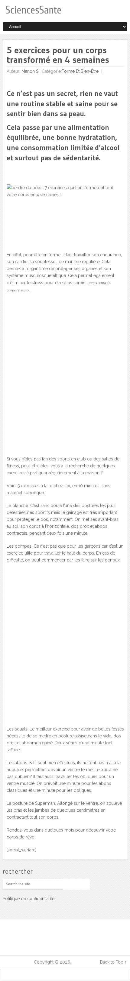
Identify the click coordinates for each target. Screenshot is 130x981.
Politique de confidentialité (28, 898)
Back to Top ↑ (113, 962)
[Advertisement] (65, 378)
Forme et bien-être (80, 71)
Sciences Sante (18, 962)
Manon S (29, 71)
